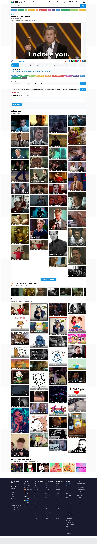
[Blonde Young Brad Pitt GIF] (20, 153)
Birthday (36, 487)
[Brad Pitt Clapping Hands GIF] (39, 189)
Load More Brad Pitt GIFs (48, 279)
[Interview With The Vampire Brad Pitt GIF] (58, 189)
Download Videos (81, 499)
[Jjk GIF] (37, 10)
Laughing (47, 491)
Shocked (47, 516)
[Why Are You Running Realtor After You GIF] (39, 396)
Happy (46, 483)
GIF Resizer (68, 493)
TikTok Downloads (80, 501)
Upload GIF (26, 502)
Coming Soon (58, 508)
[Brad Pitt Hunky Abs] (29, 291)
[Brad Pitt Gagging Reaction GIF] (58, 218)
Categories (27, 2)
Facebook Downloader (68, 532)
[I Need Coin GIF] (20, 338)
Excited (46, 493)
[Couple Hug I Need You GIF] (39, 354)
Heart (57, 495)
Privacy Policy (14, 496)
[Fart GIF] (53, 10)
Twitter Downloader (70, 524)
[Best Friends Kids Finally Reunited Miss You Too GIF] (77, 405)
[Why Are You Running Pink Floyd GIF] (20, 390)
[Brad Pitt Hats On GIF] (77, 219)
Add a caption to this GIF (27, 71)
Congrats (47, 510)
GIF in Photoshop (80, 487)
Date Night (58, 510)
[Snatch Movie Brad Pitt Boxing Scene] (77, 291)
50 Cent (57, 518)
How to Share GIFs (15, 507)
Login (80, 2)
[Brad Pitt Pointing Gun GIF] (39, 120)
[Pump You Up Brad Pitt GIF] (20, 309)
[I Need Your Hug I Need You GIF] (77, 308)
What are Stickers (14, 511)
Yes (46, 503)
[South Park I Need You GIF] (39, 327)
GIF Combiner (69, 503)
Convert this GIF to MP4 (47, 71)
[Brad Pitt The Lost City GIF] (77, 136)
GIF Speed (68, 499)
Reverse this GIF (37, 71)
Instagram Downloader (68, 527)
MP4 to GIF (68, 489)
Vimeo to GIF (68, 520)
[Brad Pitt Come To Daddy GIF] (20, 123)
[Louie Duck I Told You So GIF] (20, 377)
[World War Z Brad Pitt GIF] (39, 212)
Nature (35, 514)
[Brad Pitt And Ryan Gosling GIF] (77, 167)
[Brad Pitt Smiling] (41, 291)
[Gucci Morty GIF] (31, 10)
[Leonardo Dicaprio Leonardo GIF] (39, 245)
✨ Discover (26, 491)
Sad (46, 485)
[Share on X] (72, 61)
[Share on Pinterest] (76, 61)
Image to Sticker (69, 512)
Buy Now (57, 516)
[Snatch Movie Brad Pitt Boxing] (65, 291)
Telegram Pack (69, 516)
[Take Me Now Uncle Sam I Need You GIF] (58, 326)
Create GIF (68, 2)
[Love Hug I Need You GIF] (77, 324)
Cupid (57, 485)
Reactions (43, 2)
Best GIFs (79, 503)
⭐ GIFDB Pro (27, 500)
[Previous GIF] (12, 41)
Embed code (14, 86)
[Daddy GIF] (58, 10)
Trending (51, 2)
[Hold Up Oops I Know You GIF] (20, 445)
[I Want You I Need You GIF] (58, 341)
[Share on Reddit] (80, 61)
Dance (35, 495)
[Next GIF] (84, 41)
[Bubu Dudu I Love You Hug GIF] (39, 423)
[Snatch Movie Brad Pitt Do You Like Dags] (17, 291)
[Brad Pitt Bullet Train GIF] (77, 120)
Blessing (57, 512)
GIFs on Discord (80, 493)
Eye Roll (46, 514)
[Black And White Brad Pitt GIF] (58, 243)
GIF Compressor (69, 491)
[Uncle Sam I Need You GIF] (39, 312)
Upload (75, 2)
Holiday (36, 508)
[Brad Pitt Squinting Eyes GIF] (77, 201)
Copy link (13, 81)
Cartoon (36, 489)
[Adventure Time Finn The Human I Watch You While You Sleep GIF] (77, 364)
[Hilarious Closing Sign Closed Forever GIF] (58, 445)
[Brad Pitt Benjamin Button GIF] (20, 219)
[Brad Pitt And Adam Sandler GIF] (39, 200)
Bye (46, 505)
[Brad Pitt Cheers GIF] (20, 140)
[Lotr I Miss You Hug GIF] (39, 366)
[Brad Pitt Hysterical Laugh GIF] (58, 177)
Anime (35, 485)
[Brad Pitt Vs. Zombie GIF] (58, 153)
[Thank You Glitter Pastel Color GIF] (58, 394)
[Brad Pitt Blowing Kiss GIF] (58, 200)
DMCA (12, 494)
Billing (25, 506)
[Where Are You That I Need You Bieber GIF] (20, 402)
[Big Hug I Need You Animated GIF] (20, 364)
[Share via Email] (85, 61)
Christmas (58, 489)
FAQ (12, 503)
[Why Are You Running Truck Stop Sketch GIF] (58, 434)
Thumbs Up (47, 495)
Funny (35, 501)
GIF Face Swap (69, 485)
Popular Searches (27, 493)
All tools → (68, 483)
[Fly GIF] (26, 10)
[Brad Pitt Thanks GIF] (20, 176)
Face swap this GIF (16, 71)
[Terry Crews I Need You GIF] (58, 422)
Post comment (16, 104)
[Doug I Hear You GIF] (39, 440)
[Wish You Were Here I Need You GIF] (39, 381)
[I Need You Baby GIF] (58, 376)
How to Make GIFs (81, 483)
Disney (35, 497)
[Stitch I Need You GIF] (39, 341)
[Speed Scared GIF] (43, 10)
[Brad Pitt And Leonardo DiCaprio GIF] (20, 188)
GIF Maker (68, 487)
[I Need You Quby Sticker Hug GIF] (20, 323)
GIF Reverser (68, 497)
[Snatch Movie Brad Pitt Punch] (53, 291)
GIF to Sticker (69, 510)
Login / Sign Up (27, 498)
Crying (46, 497)
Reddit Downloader (70, 529)
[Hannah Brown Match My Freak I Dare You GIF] (39, 408)
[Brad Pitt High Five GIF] (77, 153)
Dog (35, 499)
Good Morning (48, 512)
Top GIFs (26, 487)
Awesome (58, 499)
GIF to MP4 (68, 495)
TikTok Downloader (70, 522)
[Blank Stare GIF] (20, 10)
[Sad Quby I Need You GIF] (20, 352)
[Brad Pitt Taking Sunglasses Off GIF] (39, 162)
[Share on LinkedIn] (83, 61)
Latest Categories (27, 485)
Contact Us (13, 492)
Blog (12, 490)
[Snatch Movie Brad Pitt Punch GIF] (77, 271)
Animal (35, 483)
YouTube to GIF (69, 518)
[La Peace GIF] (14, 10)
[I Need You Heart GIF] (77, 390)
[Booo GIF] (50, 10)
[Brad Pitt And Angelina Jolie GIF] (39, 176)
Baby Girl (57, 505)
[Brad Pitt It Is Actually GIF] (77, 237)
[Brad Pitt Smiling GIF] (77, 256)
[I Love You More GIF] (65, 10)
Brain (57, 501)
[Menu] (84, 1)
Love (35, 510)
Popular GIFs (13, 513)
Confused (47, 499)
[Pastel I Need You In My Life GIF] (77, 339)
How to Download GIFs (16, 505)
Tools (58, 2)
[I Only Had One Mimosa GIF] (77, 425)
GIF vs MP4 (79, 497)
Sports (35, 518)
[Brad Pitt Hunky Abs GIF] (20, 235)
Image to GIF (68, 508)
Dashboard (26, 504)
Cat (35, 491)
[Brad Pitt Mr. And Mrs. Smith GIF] (20, 165)
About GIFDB (14, 488)
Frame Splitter (69, 501)
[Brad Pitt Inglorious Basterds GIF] (39, 136)
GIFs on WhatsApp (80, 491)
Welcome (47, 518)
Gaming (36, 503)
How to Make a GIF (15, 509)
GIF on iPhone (79, 485)
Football (57, 491)
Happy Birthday (37, 505)
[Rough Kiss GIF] (82, 10)
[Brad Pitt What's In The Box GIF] (58, 141)
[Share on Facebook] (69, 61)
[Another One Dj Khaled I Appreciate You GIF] (77, 446)
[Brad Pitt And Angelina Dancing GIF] (58, 165)
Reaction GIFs (79, 505)
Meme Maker (69, 505)
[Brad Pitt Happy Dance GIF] (20, 252)
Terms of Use (14, 498)
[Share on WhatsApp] (74, 61)
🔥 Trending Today (28, 489)
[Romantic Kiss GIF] (74, 10)
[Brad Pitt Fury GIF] (58, 124)
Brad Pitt (17, 14)
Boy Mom (58, 514)
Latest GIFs (26, 483)
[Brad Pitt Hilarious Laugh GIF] (20, 204)
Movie (35, 512)
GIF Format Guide (81, 495)
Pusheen (36, 516)
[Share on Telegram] (78, 61)
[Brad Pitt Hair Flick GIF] (39, 229)
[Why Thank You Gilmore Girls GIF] (58, 309)
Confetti (57, 493)
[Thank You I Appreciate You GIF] (58, 410)
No (45, 501)
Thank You (47, 489)
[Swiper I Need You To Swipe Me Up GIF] (58, 357)
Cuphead (57, 487)
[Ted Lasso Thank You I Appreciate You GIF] (77, 351)
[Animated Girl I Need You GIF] (20, 420)
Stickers (35, 2)
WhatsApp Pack (69, 514)
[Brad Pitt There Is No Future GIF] (77, 182)
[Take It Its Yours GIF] (58, 262)
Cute (35, 493)
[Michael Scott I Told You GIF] (77, 377)
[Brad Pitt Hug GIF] (39, 151)
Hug (46, 508)
